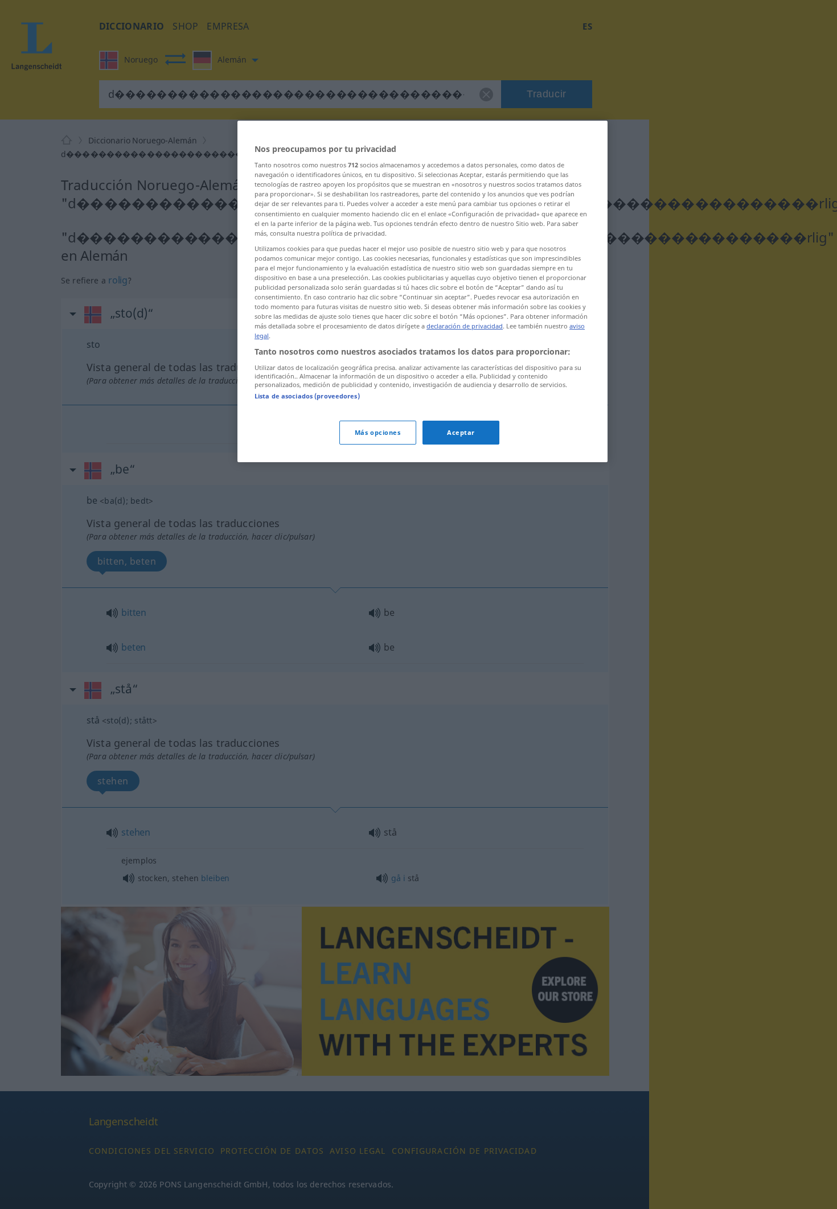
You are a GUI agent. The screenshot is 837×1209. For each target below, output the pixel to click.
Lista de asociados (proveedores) (307, 396)
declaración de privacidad (464, 326)
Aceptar (461, 433)
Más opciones (378, 433)
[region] (422, 292)
